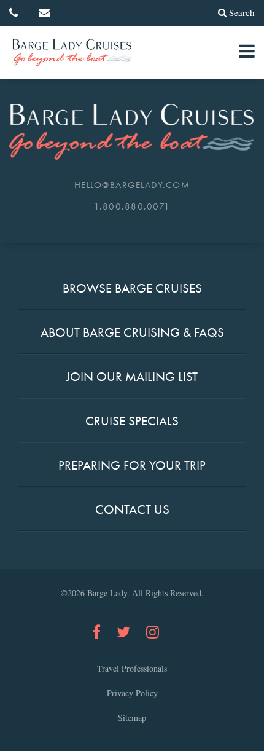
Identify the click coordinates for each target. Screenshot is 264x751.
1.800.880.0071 (132, 206)
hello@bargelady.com (132, 185)
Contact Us (132, 509)
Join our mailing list (132, 376)
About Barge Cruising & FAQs (132, 332)
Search (242, 12)
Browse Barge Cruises (132, 288)
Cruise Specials (132, 420)
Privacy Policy (132, 693)
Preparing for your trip (132, 465)
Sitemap (132, 717)
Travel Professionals (132, 668)
